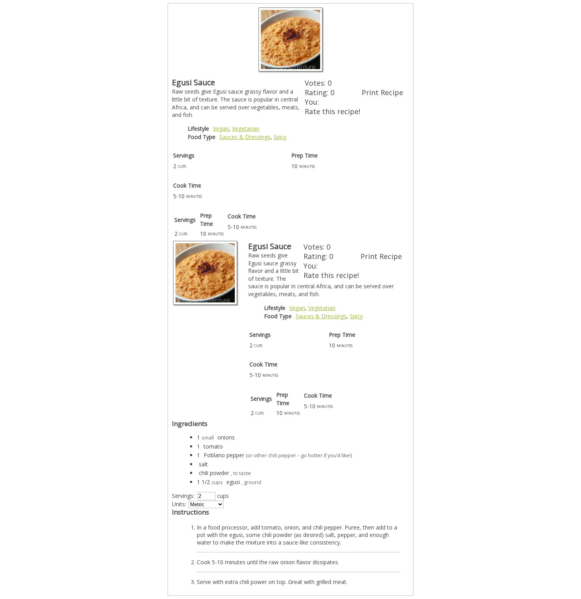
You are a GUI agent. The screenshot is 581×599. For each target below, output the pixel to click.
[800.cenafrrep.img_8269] (290, 69)
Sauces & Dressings (244, 137)
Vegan (221, 128)
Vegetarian (245, 128)
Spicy (280, 137)
